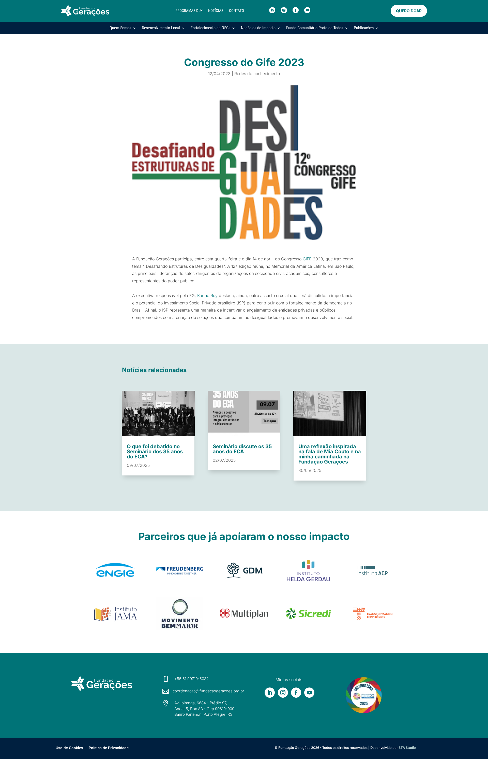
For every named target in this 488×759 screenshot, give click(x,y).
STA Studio (407, 748)
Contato (236, 10)
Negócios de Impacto (258, 27)
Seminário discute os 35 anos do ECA (242, 449)
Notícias (215, 10)
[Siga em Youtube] (307, 10)
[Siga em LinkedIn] (272, 10)
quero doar (409, 10)
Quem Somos (120, 27)
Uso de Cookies (69, 748)
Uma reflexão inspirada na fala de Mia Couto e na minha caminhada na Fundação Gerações (329, 454)
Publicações (364, 27)
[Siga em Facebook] (296, 10)
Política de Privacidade (109, 748)
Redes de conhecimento (257, 73)
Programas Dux (189, 10)
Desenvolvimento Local (161, 27)
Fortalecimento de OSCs (210, 27)
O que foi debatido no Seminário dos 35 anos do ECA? (155, 451)
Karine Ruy (207, 295)
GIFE (307, 258)
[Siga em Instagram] (284, 10)
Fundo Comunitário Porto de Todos (314, 27)
